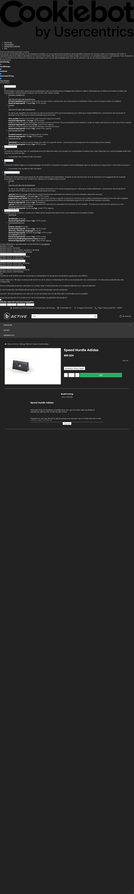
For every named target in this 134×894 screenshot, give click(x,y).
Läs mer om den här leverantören (21, 99)
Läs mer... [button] (125, 360)
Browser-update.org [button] (16, 96)
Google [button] (11, 106)
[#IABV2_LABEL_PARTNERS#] (13, 268)
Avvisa (3, 305)
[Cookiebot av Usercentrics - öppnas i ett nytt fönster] (67, 39)
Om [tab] (5, 48)
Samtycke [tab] (8, 42)
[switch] (0, 69)
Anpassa (21, 305)
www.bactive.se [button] (14, 139)
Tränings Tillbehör (25, 344)
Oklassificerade (11, 210)
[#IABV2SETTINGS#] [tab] (12, 46)
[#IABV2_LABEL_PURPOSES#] (13, 254)
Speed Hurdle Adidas (40, 344)
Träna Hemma (12, 344)
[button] (125, 316)
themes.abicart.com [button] (16, 131)
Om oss (6, 330)
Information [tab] (9, 44)
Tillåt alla (30, 305)
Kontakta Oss (9, 335)
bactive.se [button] (12, 216)
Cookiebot (45, 244)
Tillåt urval (12, 305)
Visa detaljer (5, 81)
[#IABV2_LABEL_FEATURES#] (12, 261)
